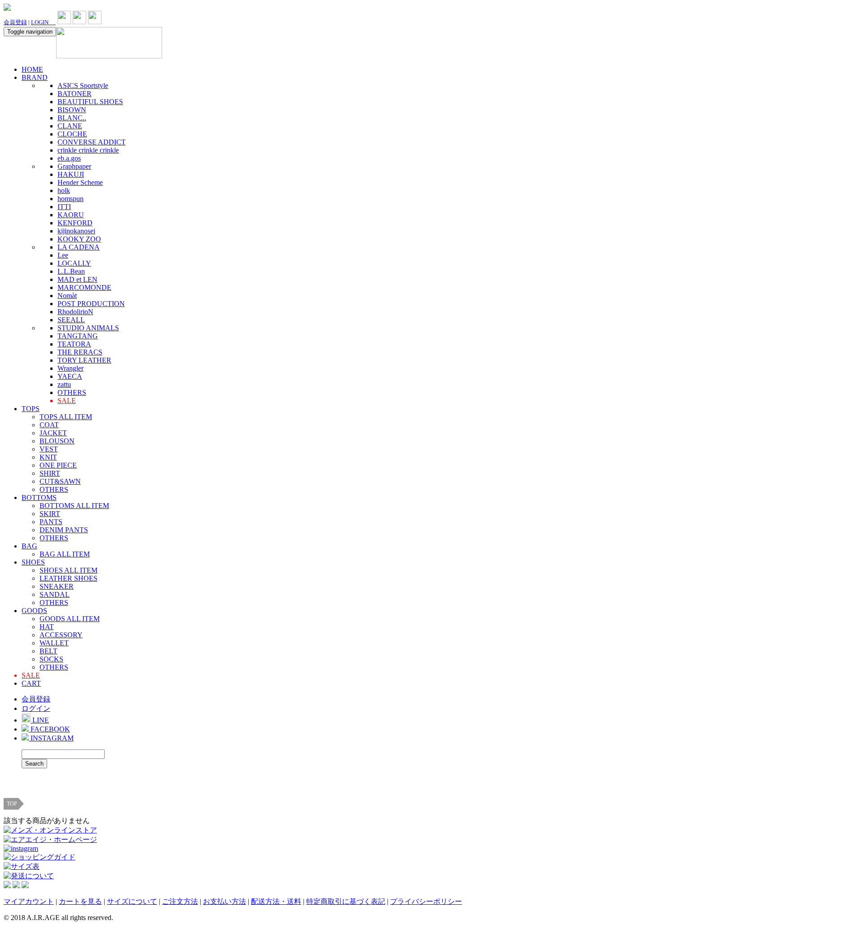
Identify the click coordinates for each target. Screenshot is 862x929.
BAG (29, 546)
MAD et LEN (77, 279)
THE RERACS (79, 352)
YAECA (69, 376)
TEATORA (74, 344)
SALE (66, 400)
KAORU (70, 215)
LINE (40, 720)
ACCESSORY (61, 635)
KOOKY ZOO (79, 239)
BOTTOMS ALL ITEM (74, 505)
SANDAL (55, 594)
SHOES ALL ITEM (68, 570)
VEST (49, 449)
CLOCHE (72, 134)
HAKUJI (70, 174)
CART (31, 683)
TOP (12, 804)
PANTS (51, 522)
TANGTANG (77, 336)
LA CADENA (78, 247)
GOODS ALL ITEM (70, 618)
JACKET (53, 433)
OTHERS (71, 392)
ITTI (64, 206)
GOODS (34, 610)
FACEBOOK (49, 729)
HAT (47, 627)
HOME (32, 69)
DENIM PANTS (64, 530)
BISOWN (71, 110)
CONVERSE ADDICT (91, 142)
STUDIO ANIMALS (88, 328)
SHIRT (50, 473)
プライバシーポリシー (426, 901)
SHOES (33, 562)
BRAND (35, 77)
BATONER (74, 93)
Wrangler (70, 368)
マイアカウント (29, 901)
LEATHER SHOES (68, 578)
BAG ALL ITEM (65, 554)
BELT (48, 651)
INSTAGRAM (51, 738)
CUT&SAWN (60, 481)
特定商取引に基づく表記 (345, 901)
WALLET (54, 643)
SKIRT (50, 513)
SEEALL (71, 320)
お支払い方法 (224, 901)
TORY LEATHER (84, 360)
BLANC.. (71, 118)
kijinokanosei (76, 231)
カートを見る (80, 901)
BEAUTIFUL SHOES (90, 101)
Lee (62, 255)
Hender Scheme (80, 182)
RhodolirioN (75, 312)
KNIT (48, 457)
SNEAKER (57, 586)
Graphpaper (74, 166)
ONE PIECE (58, 465)
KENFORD (74, 223)
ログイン (36, 708)
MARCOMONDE (84, 287)
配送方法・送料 (276, 901)
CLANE (69, 126)
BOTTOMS (39, 497)
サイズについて (132, 901)
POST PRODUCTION (91, 303)
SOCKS (51, 659)
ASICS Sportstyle (82, 85)
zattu (64, 384)
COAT (49, 425)
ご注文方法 (180, 901)
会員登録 (15, 22)
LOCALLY (74, 263)
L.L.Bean (71, 271)
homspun (70, 198)
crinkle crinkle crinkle (88, 150)
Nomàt (67, 295)
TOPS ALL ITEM (66, 417)
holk (63, 190)
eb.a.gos (69, 158)
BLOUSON (57, 441)
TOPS (31, 408)
